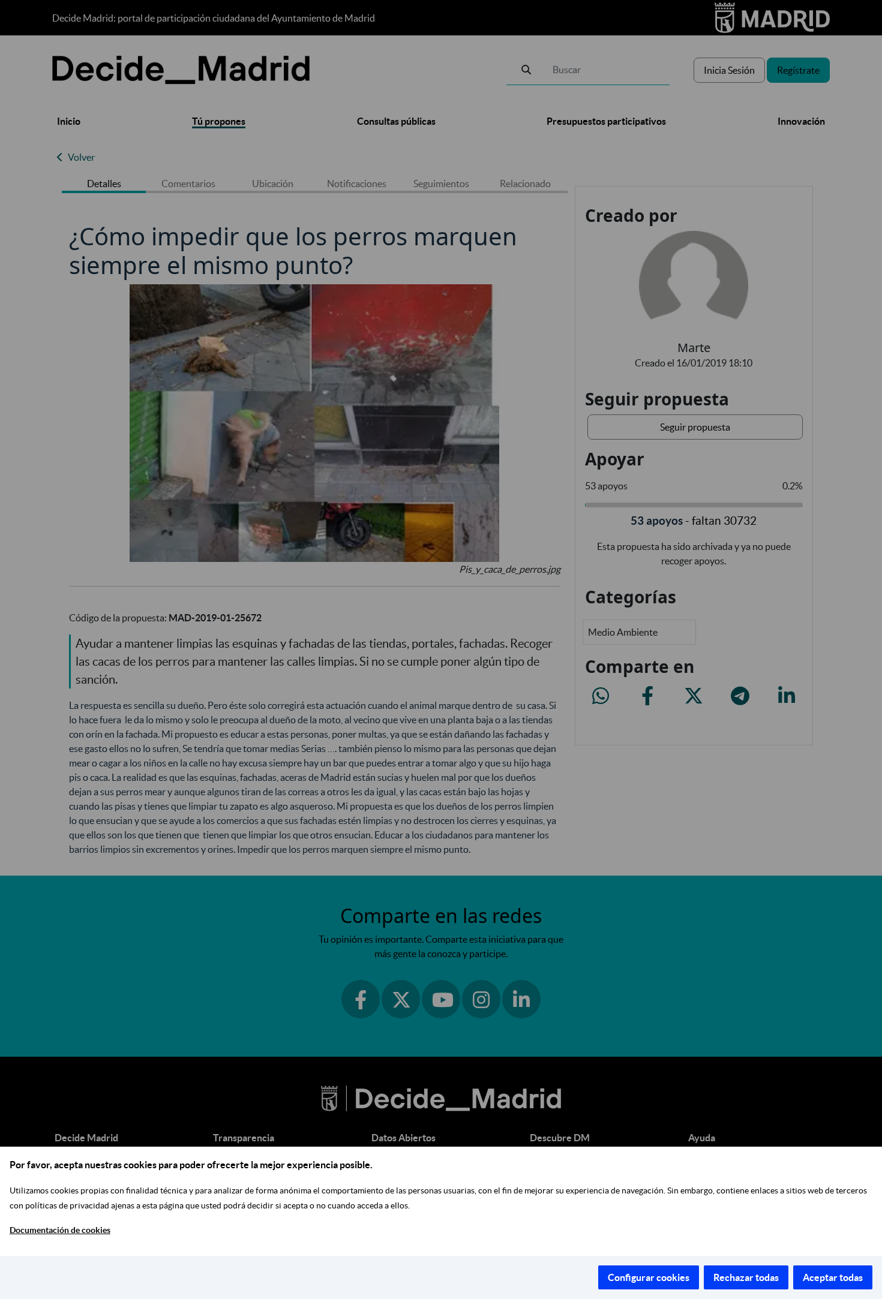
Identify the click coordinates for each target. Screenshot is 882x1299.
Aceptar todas (833, 1277)
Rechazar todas (746, 1277)
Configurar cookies (648, 1277)
